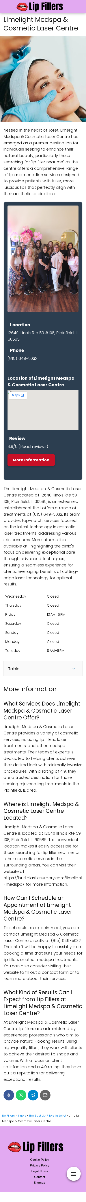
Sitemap (39, 1182)
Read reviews (33, 446)
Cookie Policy (39, 1159)
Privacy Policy (39, 1165)
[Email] (45, 1095)
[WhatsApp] (21, 1095)
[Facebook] (9, 1095)
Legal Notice (39, 1171)
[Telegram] (33, 1095)
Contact (39, 1177)
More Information (31, 460)
